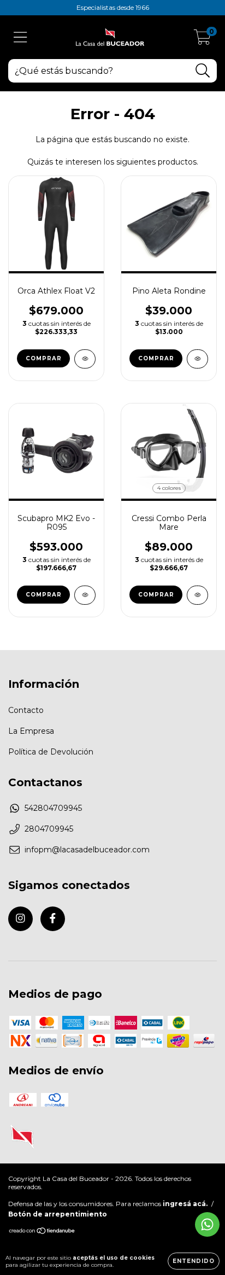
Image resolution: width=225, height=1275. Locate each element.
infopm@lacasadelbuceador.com (87, 850)
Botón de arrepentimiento (57, 1214)
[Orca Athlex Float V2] (85, 359)
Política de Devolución (50, 752)
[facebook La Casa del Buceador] (52, 918)
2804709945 (49, 829)
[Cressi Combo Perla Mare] (197, 595)
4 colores (169, 488)
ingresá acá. (185, 1204)
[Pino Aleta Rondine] (197, 359)
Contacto (26, 710)
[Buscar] (203, 71)
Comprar (44, 358)
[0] (202, 40)
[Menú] (20, 37)
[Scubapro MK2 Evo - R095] (85, 595)
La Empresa (31, 731)
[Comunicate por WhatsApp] (207, 1224)
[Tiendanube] (42, 1232)
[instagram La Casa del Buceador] (20, 918)
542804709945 (53, 808)
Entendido (194, 1261)
